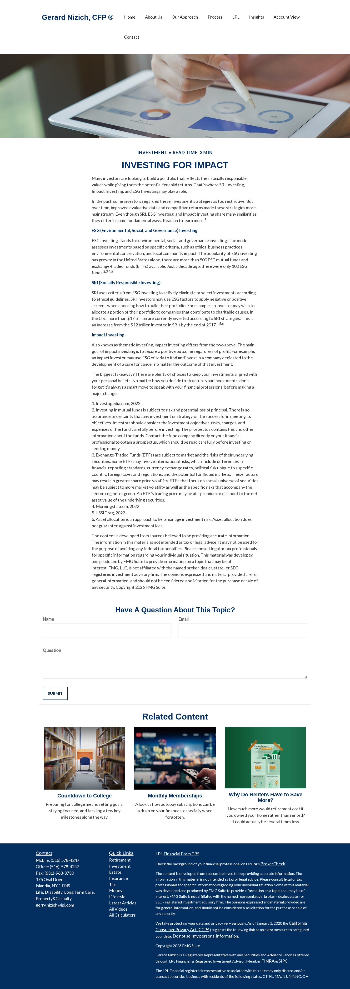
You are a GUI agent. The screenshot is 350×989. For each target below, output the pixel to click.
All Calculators (122, 915)
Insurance (118, 878)
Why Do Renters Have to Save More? (265, 797)
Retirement (120, 859)
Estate (115, 872)
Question (52, 650)
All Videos (118, 909)
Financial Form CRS (181, 853)
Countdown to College (84, 796)
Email (184, 619)
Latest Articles (122, 902)
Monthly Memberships (175, 796)
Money (115, 890)
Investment (120, 866)
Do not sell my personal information (205, 935)
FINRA (268, 961)
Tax (112, 884)
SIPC (283, 961)
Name (48, 619)
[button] (153, 17)
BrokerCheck (272, 863)
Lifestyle (117, 896)
